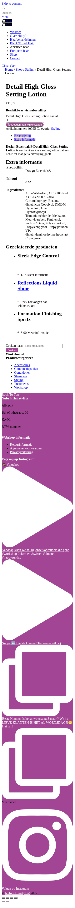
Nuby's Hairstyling (17, 893)
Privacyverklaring (21, 452)
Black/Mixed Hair (22, 43)
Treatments (21, 383)
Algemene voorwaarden (26, 448)
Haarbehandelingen (23, 39)
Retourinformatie (21, 444)
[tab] (41, 136)
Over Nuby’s (18, 35)
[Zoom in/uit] (16, 898)
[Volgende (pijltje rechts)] (7, 901)
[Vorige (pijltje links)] (3, 901)
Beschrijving (22, 135)
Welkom (15, 32)
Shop (13, 54)
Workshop (21, 387)
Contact (15, 58)
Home (9, 69)
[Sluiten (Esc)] (3, 898)
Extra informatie (24, 139)
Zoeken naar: (14, 345)
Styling (29, 69)
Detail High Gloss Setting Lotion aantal (32, 116)
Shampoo (20, 376)
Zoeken (12, 350)
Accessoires (22, 365)
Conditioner (22, 372)
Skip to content (11, 3)
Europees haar (19, 50)
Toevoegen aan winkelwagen (25, 124)
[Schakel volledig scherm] (11, 898)
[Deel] (7, 898)
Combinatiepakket (26, 368)
